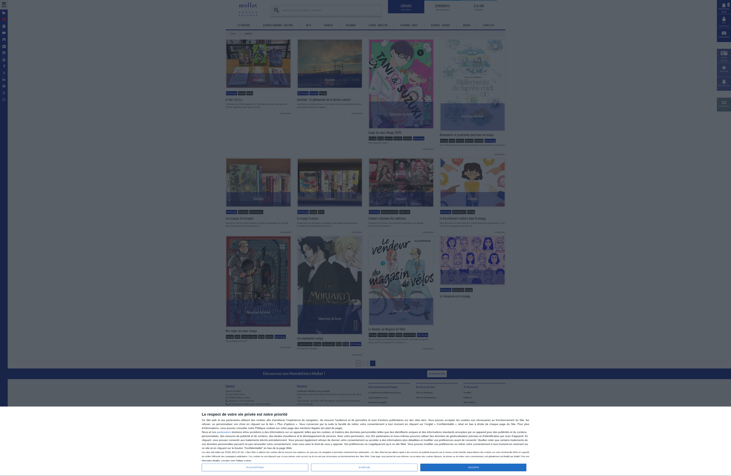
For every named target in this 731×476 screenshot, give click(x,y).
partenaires (224, 432)
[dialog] (365, 441)
